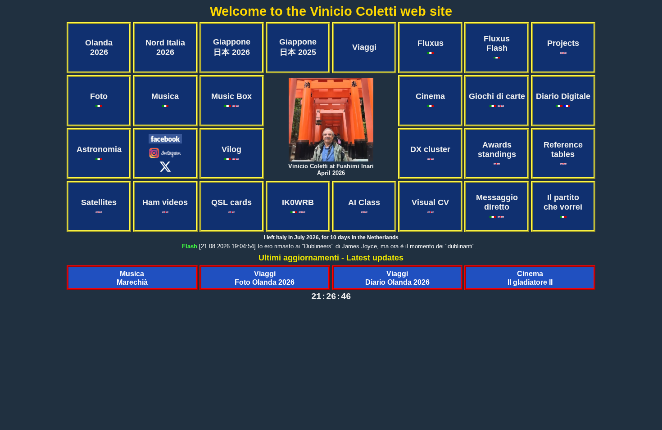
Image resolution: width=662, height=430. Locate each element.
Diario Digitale (563, 96)
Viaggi (364, 47)
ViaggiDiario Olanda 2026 (397, 277)
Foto (99, 96)
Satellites (99, 202)
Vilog (231, 149)
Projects (563, 43)
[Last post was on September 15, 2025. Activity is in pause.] (165, 156)
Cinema (430, 96)
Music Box (231, 96)
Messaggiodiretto (497, 202)
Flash (189, 246)
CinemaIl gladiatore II (530, 277)
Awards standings (497, 149)
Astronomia (99, 149)
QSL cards (231, 202)
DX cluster (430, 149)
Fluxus (430, 43)
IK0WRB (298, 202)
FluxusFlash (497, 43)
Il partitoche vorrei (563, 202)
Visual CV (430, 202)
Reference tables (563, 149)
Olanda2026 (99, 47)
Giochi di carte (497, 96)
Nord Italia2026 (165, 47)
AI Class (364, 202)
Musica (165, 96)
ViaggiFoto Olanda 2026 (265, 277)
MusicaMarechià (132, 277)
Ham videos (165, 202)
